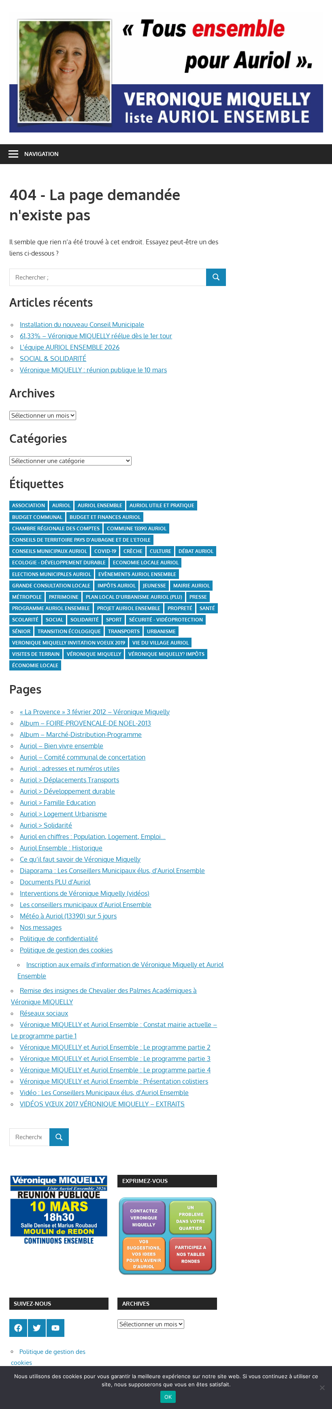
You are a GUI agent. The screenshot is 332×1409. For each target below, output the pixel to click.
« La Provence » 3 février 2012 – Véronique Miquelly (95, 712)
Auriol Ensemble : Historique (61, 848)
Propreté (180, 608)
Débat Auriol (196, 551)
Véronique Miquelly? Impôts (166, 654)
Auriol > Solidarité (46, 825)
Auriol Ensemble (100, 505)
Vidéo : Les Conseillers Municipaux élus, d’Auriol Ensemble (104, 1093)
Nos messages (41, 927)
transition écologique (69, 631)
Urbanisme (161, 631)
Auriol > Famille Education (58, 802)
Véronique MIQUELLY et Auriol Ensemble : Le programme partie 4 (115, 1070)
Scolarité (25, 620)
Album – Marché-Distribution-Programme (81, 734)
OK (168, 1397)
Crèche (133, 551)
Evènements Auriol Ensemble (137, 574)
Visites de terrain (36, 654)
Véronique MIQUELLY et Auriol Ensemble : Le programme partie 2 (115, 1047)
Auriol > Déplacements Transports (69, 780)
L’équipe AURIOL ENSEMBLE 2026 (69, 347)
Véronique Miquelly (94, 654)
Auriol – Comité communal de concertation (82, 757)
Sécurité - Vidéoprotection (166, 620)
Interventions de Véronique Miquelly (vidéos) (84, 893)
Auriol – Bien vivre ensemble (61, 746)
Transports (124, 631)
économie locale (35, 665)
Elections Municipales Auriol (51, 574)
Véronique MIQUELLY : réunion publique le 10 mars (93, 370)
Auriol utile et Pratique (162, 505)
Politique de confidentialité (59, 939)
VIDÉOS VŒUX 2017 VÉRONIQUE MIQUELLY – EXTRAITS (102, 1104)
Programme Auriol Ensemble (51, 608)
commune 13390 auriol (136, 528)
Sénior (21, 631)
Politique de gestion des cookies (66, 950)
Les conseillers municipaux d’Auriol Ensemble (85, 905)
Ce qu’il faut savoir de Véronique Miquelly (80, 859)
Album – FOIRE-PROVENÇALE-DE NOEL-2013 (85, 723)
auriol (61, 505)
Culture (160, 551)
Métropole (27, 597)
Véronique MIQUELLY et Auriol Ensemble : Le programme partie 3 (115, 1059)
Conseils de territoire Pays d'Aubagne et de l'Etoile (81, 540)
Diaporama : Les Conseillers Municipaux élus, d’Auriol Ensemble (112, 871)
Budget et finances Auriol (105, 517)
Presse (198, 597)
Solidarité (84, 620)
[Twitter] (37, 1328)
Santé (207, 608)
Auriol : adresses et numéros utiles (69, 768)
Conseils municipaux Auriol (49, 551)
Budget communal (37, 517)
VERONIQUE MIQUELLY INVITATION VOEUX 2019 (68, 643)
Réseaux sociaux (44, 1013)
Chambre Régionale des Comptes (56, 528)
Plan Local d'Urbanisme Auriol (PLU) (134, 597)
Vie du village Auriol (160, 643)
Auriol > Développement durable (67, 791)
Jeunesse (154, 586)
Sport (114, 620)
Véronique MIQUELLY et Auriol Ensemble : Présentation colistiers (114, 1081)
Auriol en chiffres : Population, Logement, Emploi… (93, 837)
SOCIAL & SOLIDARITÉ (53, 358)
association (28, 505)
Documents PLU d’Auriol (55, 882)
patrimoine (64, 597)
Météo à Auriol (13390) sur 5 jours (68, 916)
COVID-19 (105, 551)
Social (54, 620)
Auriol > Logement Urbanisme (63, 814)
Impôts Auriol (117, 586)
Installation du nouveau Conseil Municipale (82, 324)
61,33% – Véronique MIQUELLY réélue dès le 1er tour (96, 336)
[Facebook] (18, 1328)
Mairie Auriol (191, 586)
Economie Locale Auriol (146, 562)
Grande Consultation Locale (51, 586)
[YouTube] (55, 1328)
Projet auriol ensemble (128, 608)
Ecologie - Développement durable (59, 562)
